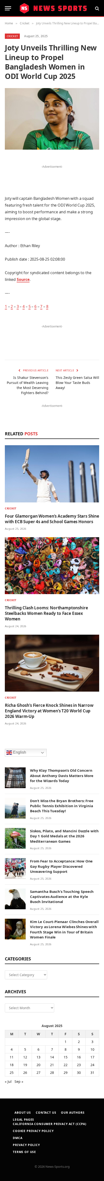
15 (65, 1057)
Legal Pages (23, 1120)
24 (92, 1065)
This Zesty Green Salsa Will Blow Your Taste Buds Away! (77, 382)
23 (79, 1065)
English (19, 752)
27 (38, 1072)
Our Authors (72, 1113)
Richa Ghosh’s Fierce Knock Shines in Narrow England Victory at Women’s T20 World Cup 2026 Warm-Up (49, 710)
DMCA (17, 1138)
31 (92, 1072)
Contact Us (46, 1113)
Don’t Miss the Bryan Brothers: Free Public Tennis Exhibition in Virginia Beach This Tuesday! (61, 805)
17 (92, 1057)
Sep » (19, 1081)
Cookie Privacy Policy (33, 1131)
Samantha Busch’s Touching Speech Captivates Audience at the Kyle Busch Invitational (62, 896)
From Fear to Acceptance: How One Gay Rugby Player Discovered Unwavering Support (61, 866)
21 (52, 1065)
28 (52, 1072)
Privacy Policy (26, 1145)
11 (12, 1057)
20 (38, 1065)
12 (25, 1057)
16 (79, 1057)
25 (12, 1072)
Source (23, 279)
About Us (23, 1113)
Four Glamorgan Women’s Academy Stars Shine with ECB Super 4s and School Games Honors (52, 518)
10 (92, 1049)
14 (52, 1057)
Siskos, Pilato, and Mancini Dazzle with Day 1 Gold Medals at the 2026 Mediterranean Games (64, 836)
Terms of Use (24, 1152)
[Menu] (8, 8)
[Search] (96, 8)
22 (65, 1065)
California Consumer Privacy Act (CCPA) (49, 1124)
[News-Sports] (53, 8)
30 (79, 1072)
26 (25, 1072)
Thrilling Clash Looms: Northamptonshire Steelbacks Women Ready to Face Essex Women (46, 613)
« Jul (8, 1081)
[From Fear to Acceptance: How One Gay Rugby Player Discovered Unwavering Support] (15, 868)
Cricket (12, 36)
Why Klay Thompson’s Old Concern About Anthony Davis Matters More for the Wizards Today (61, 775)
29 (65, 1072)
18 (12, 1065)
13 (38, 1057)
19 (25, 1065)
